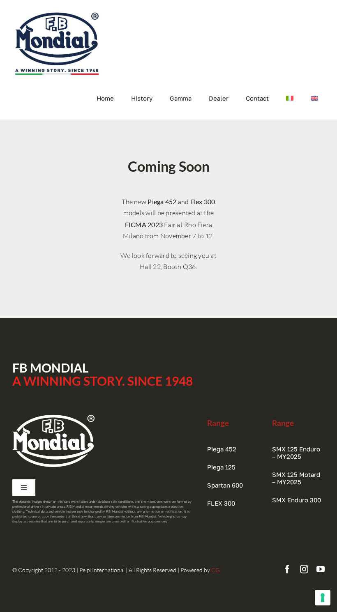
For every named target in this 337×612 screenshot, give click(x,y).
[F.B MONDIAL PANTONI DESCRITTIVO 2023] (57, 12)
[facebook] (287, 569)
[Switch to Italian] (289, 98)
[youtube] (320, 569)
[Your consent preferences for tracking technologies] (322, 597)
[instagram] (304, 569)
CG (215, 569)
